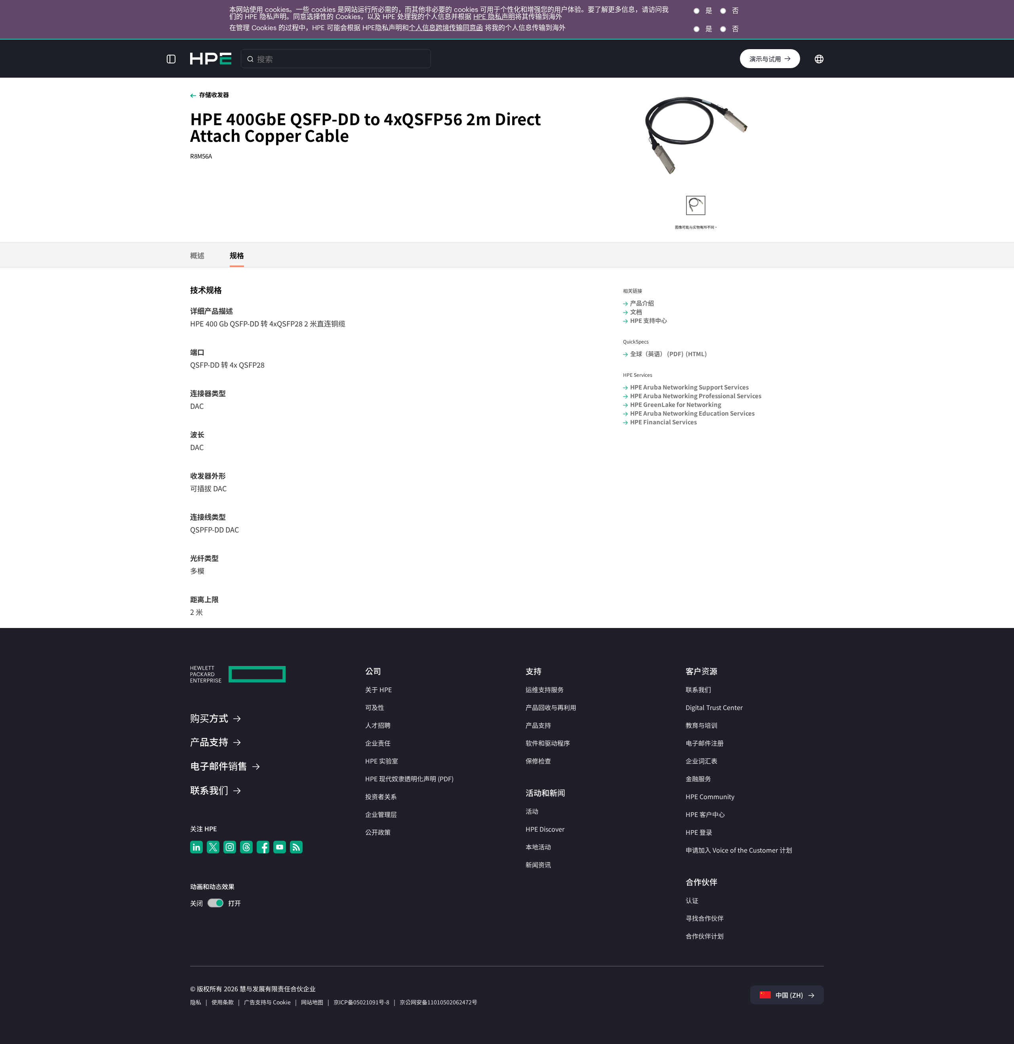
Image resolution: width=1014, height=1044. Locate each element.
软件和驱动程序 (548, 743)
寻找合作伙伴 (705, 918)
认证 (692, 900)
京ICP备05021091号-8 (361, 1002)
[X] (213, 847)
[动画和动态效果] (215, 903)
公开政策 (378, 832)
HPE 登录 (699, 832)
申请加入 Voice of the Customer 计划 (739, 850)
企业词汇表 (701, 760)
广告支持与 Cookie (267, 1002)
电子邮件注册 (705, 743)
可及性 (374, 707)
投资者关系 (381, 796)
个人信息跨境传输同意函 (446, 27)
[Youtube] (279, 847)
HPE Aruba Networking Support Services (689, 387)
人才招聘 (378, 725)
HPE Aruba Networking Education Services (692, 413)
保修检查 (538, 760)
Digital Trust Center (714, 707)
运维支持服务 (545, 689)
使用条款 (223, 1002)
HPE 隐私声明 (494, 16)
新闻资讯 (538, 864)
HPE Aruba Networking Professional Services (695, 395)
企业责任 (378, 743)
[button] (171, 59)
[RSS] (296, 847)
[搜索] (250, 58)
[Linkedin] (196, 847)
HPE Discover (545, 829)
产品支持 (538, 725)
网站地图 (312, 1002)
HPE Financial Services (663, 422)
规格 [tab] (237, 255)
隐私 (195, 1002)
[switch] (210, 904)
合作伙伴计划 (705, 936)
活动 (532, 811)
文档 (636, 311)
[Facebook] (263, 847)
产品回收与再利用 (551, 707)
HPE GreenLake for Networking (675, 404)
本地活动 (538, 846)
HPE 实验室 (381, 760)
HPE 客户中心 (705, 814)
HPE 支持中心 (648, 320)
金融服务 (698, 778)
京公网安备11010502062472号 (438, 1002)
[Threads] (246, 847)
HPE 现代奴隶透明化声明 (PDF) (409, 778)
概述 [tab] (197, 255)
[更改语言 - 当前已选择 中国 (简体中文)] (819, 58)
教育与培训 (701, 725)
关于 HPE (378, 689)
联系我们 (698, 689)
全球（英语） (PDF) (657, 353)
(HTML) (696, 353)
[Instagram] (229, 847)
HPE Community (710, 796)
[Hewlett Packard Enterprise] (210, 59)
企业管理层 (381, 814)
